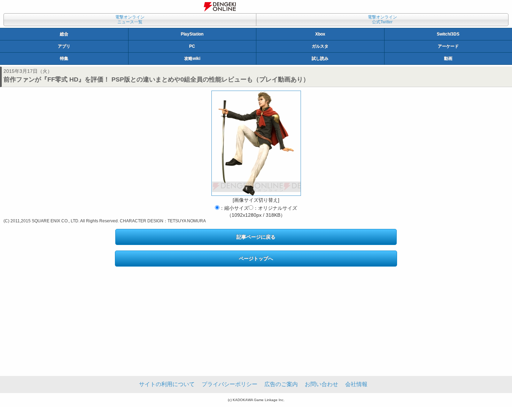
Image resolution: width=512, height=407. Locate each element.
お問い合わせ (321, 384)
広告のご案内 (281, 384)
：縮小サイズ (234, 208)
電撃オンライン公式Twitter (382, 19)
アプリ (64, 46)
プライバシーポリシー (229, 384)
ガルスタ (320, 46)
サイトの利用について (167, 384)
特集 (64, 58)
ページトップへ (256, 258)
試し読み (320, 58)
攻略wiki (192, 58)
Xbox (320, 34)
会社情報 (356, 384)
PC (192, 46)
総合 (64, 34)
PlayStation (192, 34)
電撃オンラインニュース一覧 (130, 19)
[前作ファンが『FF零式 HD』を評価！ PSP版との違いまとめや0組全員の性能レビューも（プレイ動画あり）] (256, 143)
